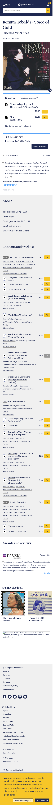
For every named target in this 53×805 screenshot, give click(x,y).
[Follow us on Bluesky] (15, 697)
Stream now (16, 136)
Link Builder (7, 729)
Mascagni (12, 453)
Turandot (21, 502)
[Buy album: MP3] (45, 117)
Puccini (11, 477)
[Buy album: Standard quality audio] (45, 112)
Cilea (5, 401)
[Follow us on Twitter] (10, 697)
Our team (6, 675)
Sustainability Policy (10, 686)
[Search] (48, 10)
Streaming (7, 714)
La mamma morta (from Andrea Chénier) (19, 379)
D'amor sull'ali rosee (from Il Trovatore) (20, 297)
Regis (11, 216)
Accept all (43, 800)
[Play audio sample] (4, 279)
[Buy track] (47, 279)
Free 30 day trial (39, 146)
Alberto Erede (8, 308)
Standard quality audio (22, 104)
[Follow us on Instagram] (20, 697)
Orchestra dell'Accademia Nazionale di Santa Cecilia (19, 267)
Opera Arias (16, 230)
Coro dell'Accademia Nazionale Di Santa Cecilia (17, 515)
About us (6, 671)
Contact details (9, 753)
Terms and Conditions (11, 740)
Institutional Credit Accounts (14, 736)
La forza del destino (24, 257)
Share (48, 155)
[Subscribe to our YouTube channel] (25, 697)
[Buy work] (47, 257)
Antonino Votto (9, 346)
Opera (26, 230)
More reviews (8, 190)
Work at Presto (8, 689)
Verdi (12, 257)
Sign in (5, 710)
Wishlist (6, 718)
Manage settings (22, 800)
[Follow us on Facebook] (5, 697)
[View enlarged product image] (26, 66)
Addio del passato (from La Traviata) (19, 335)
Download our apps (10, 761)
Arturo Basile (8, 395)
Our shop (6, 678)
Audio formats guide (28, 98)
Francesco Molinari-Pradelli (14, 273)
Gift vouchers (8, 721)
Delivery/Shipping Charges (13, 732)
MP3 (12, 116)
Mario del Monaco (17, 512)
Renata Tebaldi (9, 261)
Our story (6, 682)
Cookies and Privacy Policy (13, 743)
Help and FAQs (8, 725)
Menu (7, 5)
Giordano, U (13, 376)
